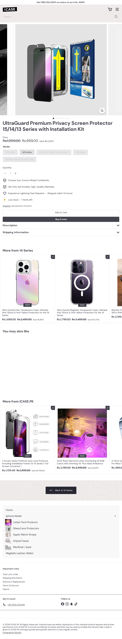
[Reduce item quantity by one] (5, 173)
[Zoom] (102, 111)
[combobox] (61, 16)
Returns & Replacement (14, 581)
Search (6, 589)
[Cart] (110, 9)
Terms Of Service (11, 585)
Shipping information (12, 578)
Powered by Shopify (12, 632)
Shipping (6, 206)
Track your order (10, 574)
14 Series (26, 250)
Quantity (7, 167)
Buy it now (61, 219)
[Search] (116, 16)
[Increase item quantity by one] (15, 173)
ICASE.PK (27, 401)
